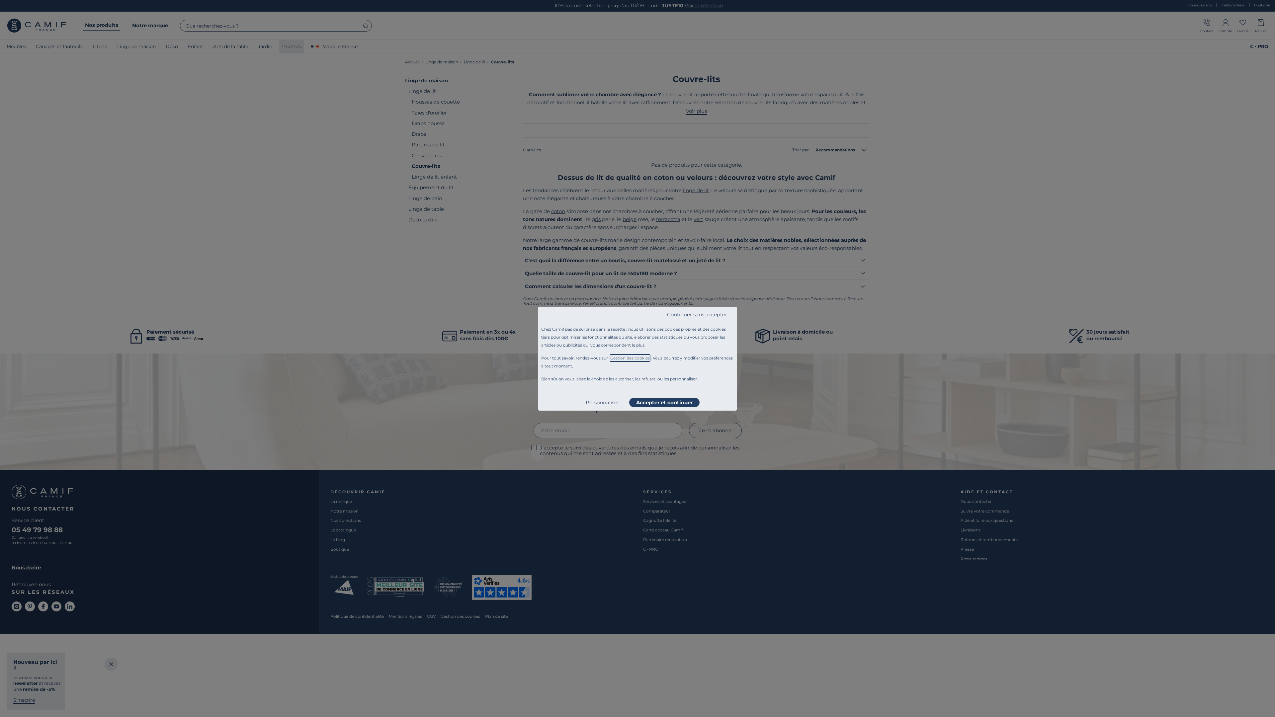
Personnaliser (602, 402)
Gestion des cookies (630, 358)
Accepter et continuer (664, 402)
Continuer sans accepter (697, 314)
